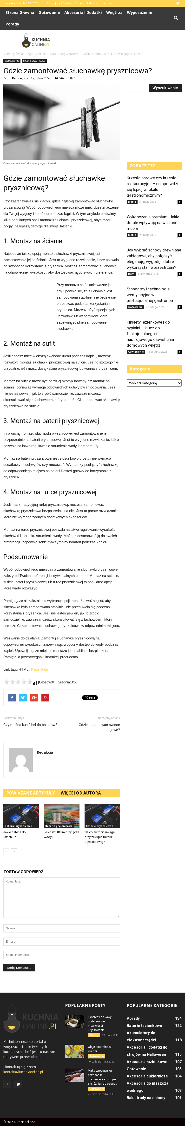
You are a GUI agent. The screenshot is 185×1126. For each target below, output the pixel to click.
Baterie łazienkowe (144, 1025)
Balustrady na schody (146, 1097)
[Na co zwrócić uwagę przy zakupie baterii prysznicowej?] (102, 816)
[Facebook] (170, 3)
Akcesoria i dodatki (83, 12)
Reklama (92, 3)
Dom (131, 273)
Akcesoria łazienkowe (147, 1061)
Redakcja (19, 78)
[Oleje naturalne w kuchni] (74, 1051)
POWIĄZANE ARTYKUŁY (30, 793)
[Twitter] (178, 3)
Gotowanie (49, 12)
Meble (132, 201)
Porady (12, 24)
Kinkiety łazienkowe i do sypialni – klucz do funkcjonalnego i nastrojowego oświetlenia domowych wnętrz (150, 334)
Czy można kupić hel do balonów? (30, 725)
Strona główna (20, 12)
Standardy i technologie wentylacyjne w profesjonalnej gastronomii (151, 295)
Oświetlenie (136, 351)
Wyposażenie (139, 12)
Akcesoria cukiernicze (147, 1076)
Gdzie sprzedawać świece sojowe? (99, 727)
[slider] (17, 682)
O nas (78, 3)
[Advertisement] (125, 40)
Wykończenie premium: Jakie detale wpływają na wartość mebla (153, 222)
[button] (176, 18)
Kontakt (107, 3)
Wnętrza (114, 12)
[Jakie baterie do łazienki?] (21, 816)
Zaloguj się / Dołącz (58, 3)
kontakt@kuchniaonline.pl (23, 1072)
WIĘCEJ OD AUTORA (81, 793)
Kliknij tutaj (39, 669)
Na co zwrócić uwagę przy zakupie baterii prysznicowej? (100, 837)
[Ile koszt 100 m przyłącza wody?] (61, 816)
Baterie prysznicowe (34, 60)
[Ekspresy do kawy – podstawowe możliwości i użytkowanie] (74, 1021)
